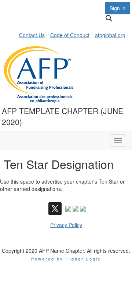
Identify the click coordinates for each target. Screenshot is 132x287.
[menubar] (74, 34)
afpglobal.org (110, 35)
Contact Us (32, 35)
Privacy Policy (66, 224)
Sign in (117, 8)
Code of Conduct (69, 35)
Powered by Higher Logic (66, 259)
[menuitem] (34, 34)
